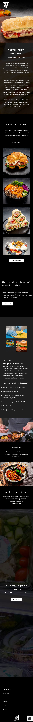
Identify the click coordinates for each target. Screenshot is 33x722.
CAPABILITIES (7, 689)
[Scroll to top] (29, 718)
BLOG (5, 710)
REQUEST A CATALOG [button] (16, 260)
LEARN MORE (16, 457)
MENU (5, 701)
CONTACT (6, 705)
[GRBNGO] (6, 6)
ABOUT (5, 685)
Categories (16, 142)
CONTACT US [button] (8, 303)
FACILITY (6, 694)
